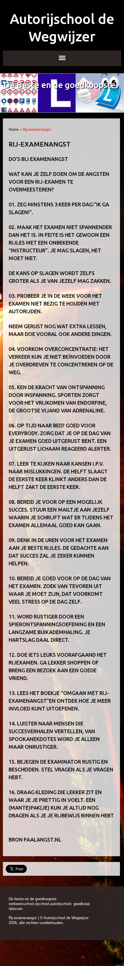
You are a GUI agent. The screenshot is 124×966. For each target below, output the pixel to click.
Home (13, 129)
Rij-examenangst (23, 918)
